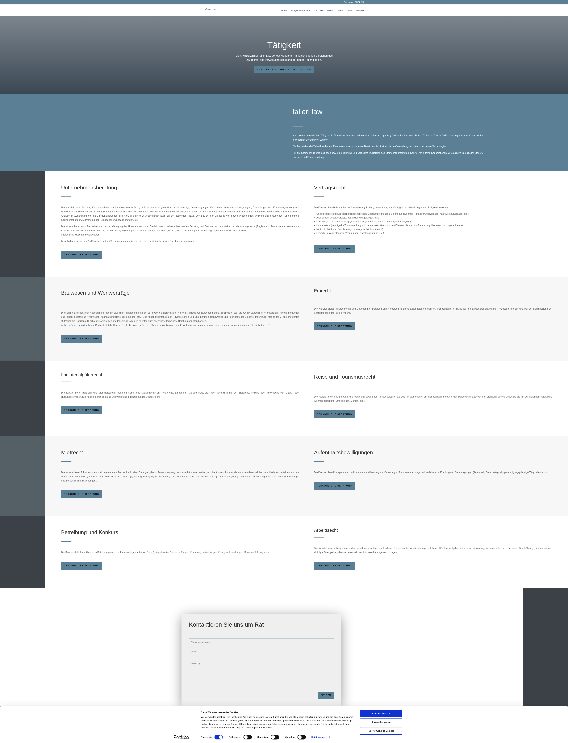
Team (340, 10)
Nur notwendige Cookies (381, 731)
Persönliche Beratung (81, 254)
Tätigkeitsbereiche (300, 10)
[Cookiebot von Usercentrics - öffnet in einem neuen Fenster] (181, 737)
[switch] (247, 737)
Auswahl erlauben (381, 722)
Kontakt (360, 10)
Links (349, 10)
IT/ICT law (318, 10)
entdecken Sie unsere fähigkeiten (284, 69)
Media (330, 10)
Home (284, 10)
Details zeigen (318, 737)
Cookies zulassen (381, 713)
